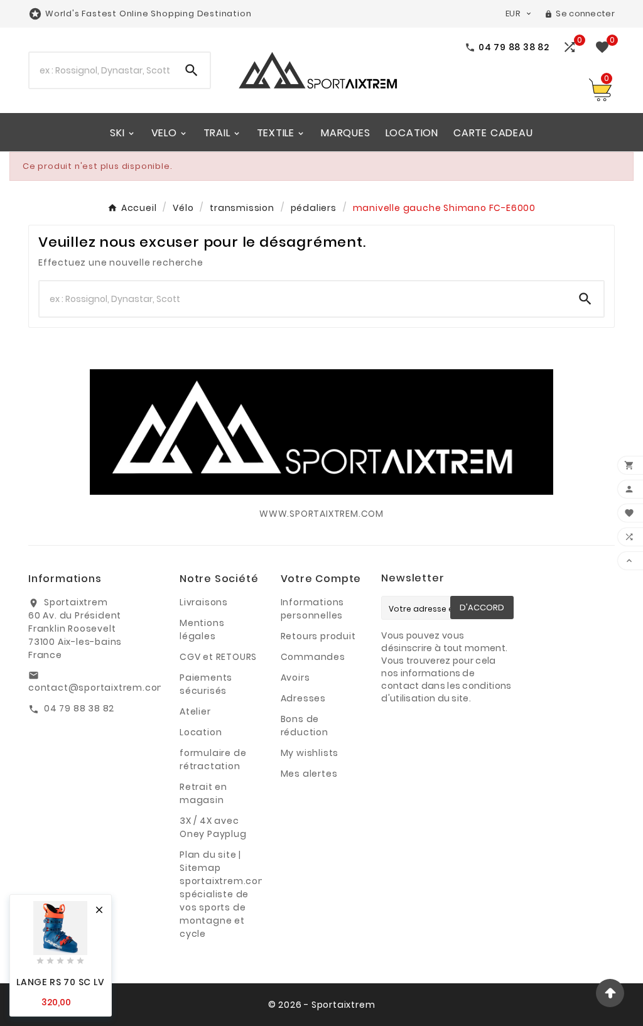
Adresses (303, 698)
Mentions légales (202, 629)
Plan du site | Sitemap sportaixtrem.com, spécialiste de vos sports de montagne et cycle (225, 894)
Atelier (195, 711)
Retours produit (318, 636)
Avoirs (295, 677)
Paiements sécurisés (206, 684)
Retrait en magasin (203, 793)
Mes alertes (309, 773)
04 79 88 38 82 (79, 708)
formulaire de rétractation (213, 759)
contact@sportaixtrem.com (97, 687)
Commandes (313, 657)
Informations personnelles (313, 609)
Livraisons (204, 602)
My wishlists (310, 753)
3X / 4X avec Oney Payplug (213, 827)
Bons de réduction (304, 725)
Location (201, 732)
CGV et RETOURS (218, 657)
